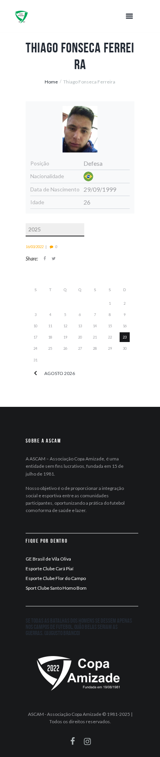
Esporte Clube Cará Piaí (49, 568)
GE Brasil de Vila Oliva (48, 559)
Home (51, 82)
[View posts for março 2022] (35, 373)
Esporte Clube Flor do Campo (56, 578)
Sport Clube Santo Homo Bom (56, 588)
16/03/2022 (34, 247)
